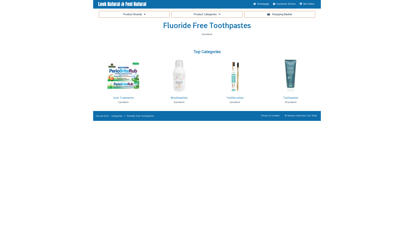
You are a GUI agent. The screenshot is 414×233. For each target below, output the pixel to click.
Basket (282, 14)
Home (262, 3)
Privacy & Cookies (270, 115)
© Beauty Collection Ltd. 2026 (301, 115)
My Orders (308, 3)
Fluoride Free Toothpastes (140, 116)
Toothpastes (290, 97)
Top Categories (207, 52)
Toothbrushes (235, 97)
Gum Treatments (123, 97)
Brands (133, 14)
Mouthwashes (179, 97)
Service (286, 3)
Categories (206, 14)
